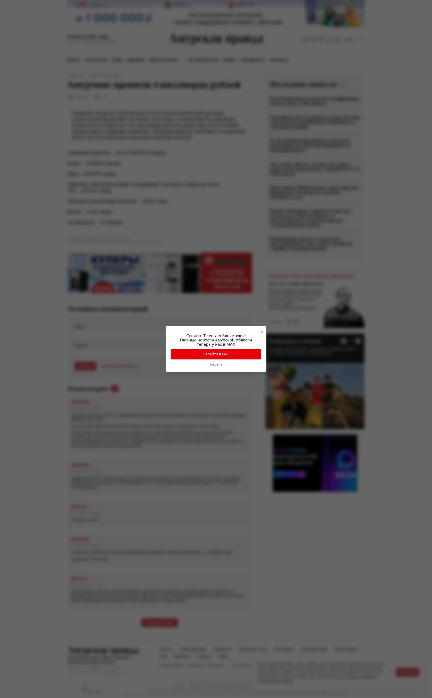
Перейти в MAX (216, 354)
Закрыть (216, 364)
